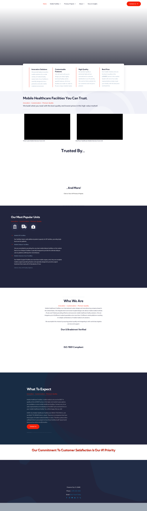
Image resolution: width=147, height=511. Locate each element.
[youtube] (72, 497)
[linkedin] (74, 497)
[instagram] (69, 497)
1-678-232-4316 (75, 491)
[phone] (80, 497)
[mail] (77, 497)
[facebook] (66, 497)
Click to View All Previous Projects (73, 193)
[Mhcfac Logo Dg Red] (19, 1)
